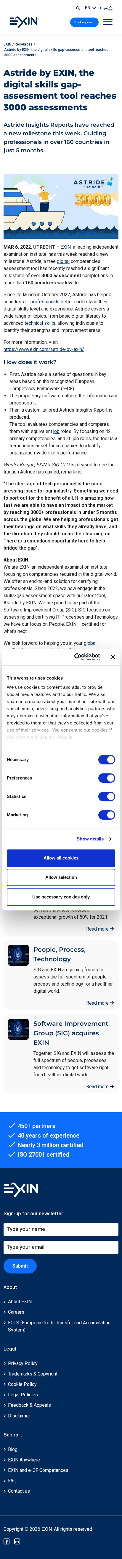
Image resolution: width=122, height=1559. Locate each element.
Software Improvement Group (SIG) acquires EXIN (70, 1033)
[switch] (106, 778)
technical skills (40, 323)
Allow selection (61, 877)
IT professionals (42, 302)
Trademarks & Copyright (32, 1374)
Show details (90, 838)
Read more (98, 929)
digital (63, 261)
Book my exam (84, 22)
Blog (12, 1449)
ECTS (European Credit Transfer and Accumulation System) (59, 1326)
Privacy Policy (23, 1363)
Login (104, 8)
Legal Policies (23, 1395)
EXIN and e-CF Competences (38, 1470)
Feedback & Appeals (29, 1405)
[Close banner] (113, 657)
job (56, 431)
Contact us (19, 1491)
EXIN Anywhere (24, 1460)
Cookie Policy (22, 1384)
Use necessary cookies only (61, 896)
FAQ (12, 1480)
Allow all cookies (61, 857)
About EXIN (20, 1301)
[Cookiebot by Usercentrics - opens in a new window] (75, 657)
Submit (20, 1266)
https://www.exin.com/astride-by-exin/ (44, 349)
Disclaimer (19, 1416)
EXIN (65, 247)
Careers (16, 1312)
